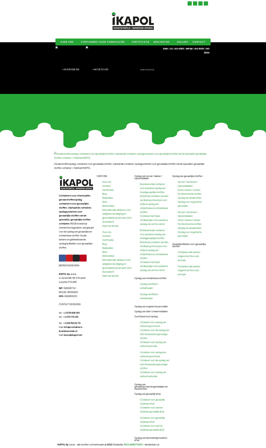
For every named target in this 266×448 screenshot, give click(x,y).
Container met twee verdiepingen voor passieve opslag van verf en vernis (154, 220)
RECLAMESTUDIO (133, 444)
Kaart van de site (110, 225)
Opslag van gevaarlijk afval (147, 393)
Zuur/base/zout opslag (146, 316)
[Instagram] (76, 258)
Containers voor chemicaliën (103, 41)
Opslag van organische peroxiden (151, 306)
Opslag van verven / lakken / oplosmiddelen (148, 177)
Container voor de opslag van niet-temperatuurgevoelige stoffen (154, 334)
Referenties (108, 205)
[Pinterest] (83, 258)
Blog (104, 193)
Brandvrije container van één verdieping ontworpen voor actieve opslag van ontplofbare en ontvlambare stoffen (154, 203)
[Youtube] (69, 258)
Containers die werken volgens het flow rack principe (189, 256)
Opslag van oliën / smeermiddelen (151, 311)
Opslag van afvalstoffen (189, 197)
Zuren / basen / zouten (189, 189)
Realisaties (162, 41)
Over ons (67, 41)
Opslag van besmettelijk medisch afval (150, 439)
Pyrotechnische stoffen (190, 193)
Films (104, 201)
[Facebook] (62, 258)
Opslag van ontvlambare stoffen (150, 278)
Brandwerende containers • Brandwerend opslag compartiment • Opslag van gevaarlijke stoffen (96, 3)
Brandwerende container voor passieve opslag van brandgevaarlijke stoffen (152, 188)
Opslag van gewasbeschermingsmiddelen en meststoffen (151, 386)
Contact (199, 41)
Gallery (182, 41)
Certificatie (140, 41)
